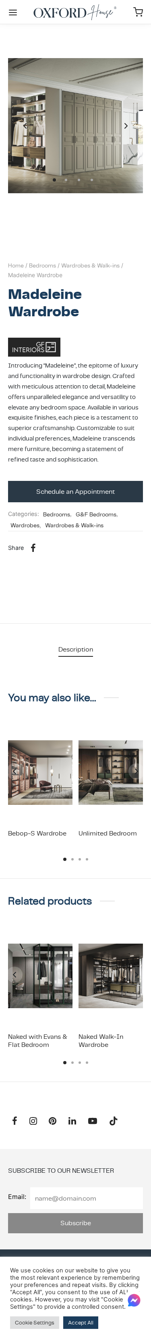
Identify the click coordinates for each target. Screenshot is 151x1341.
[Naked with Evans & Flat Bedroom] (40, 975)
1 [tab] (64, 859)
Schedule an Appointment (75, 491)
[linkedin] (72, 1122)
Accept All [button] (80, 1322)
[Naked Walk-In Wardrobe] (111, 975)
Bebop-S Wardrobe (37, 833)
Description (75, 649)
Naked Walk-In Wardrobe (101, 1040)
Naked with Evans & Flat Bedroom (37, 1040)
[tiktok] (113, 1122)
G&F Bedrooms (96, 514)
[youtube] (92, 1122)
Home (16, 265)
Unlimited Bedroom (108, 833)
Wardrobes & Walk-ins (90, 265)
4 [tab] (87, 859)
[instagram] (33, 1122)
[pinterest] (53, 1122)
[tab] (75, 649)
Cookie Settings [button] (34, 1322)
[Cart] (138, 12)
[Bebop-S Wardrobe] (40, 772)
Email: (17, 1197)
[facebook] (14, 1122)
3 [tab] (80, 859)
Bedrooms (42, 265)
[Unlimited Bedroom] (111, 772)
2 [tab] (72, 859)
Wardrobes (24, 525)
